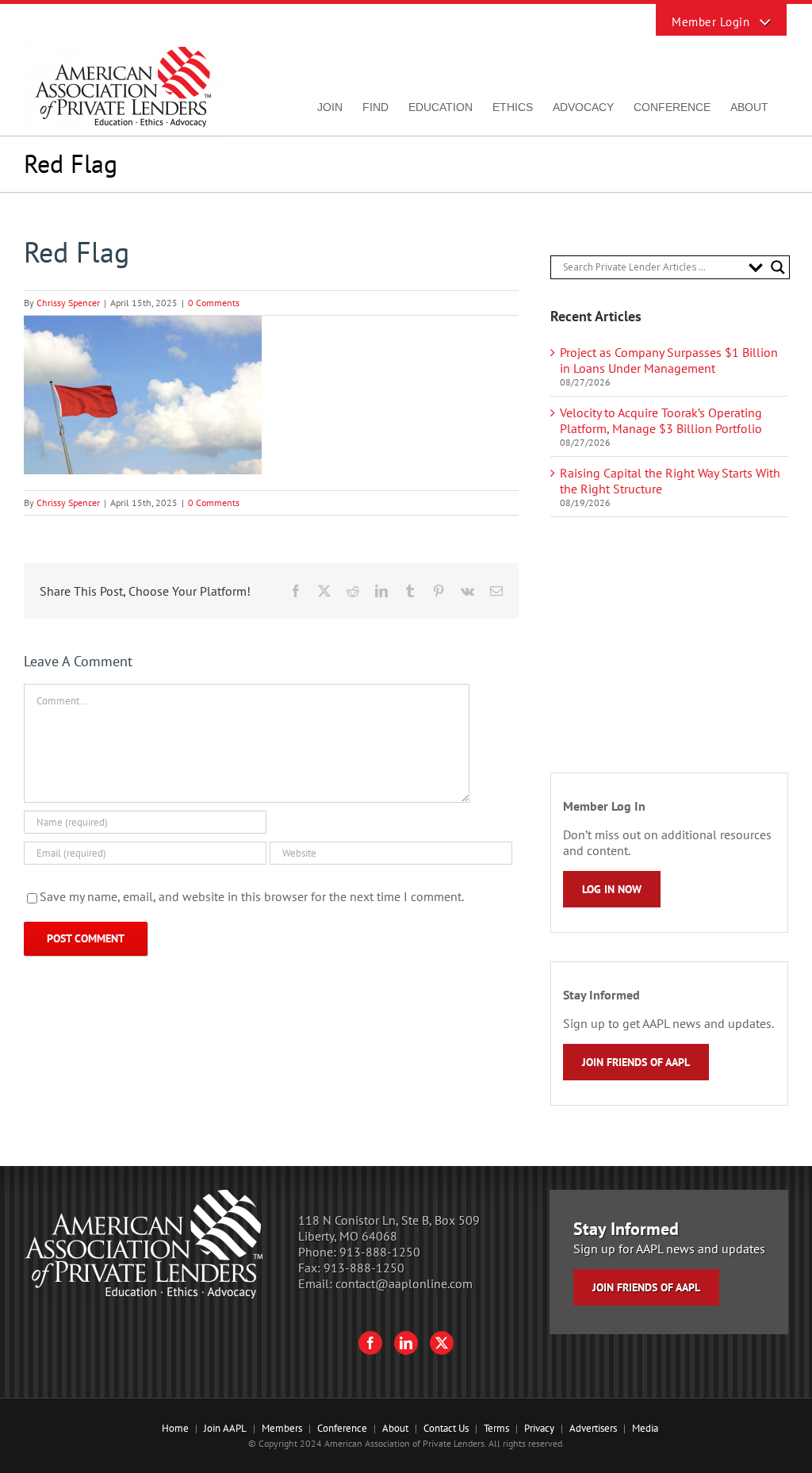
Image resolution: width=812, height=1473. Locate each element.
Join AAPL (225, 1428)
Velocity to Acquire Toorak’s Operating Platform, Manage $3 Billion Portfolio (661, 420)
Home (175, 1428)
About (395, 1428)
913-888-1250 (379, 1252)
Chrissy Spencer (68, 303)
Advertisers (593, 1428)
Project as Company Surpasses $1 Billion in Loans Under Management (669, 360)
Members (282, 1428)
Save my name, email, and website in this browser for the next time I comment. (252, 896)
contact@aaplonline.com (404, 1283)
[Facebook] (370, 1343)
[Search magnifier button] (778, 267)
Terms (496, 1428)
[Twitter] (442, 1343)
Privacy (539, 1428)
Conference (342, 1428)
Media (645, 1428)
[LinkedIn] (406, 1343)
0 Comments (213, 303)
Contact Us (446, 1428)
